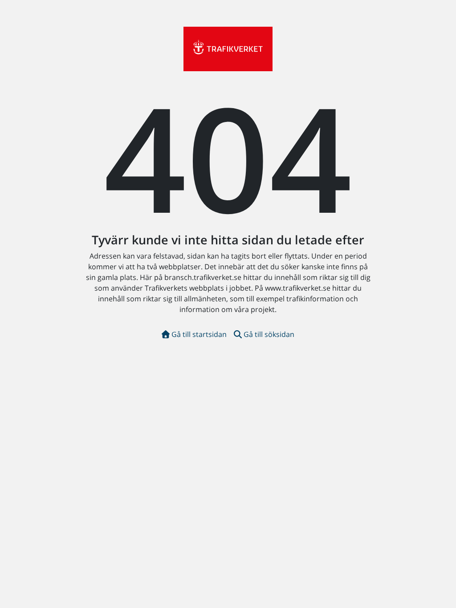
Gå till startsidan (199, 334)
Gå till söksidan (269, 334)
